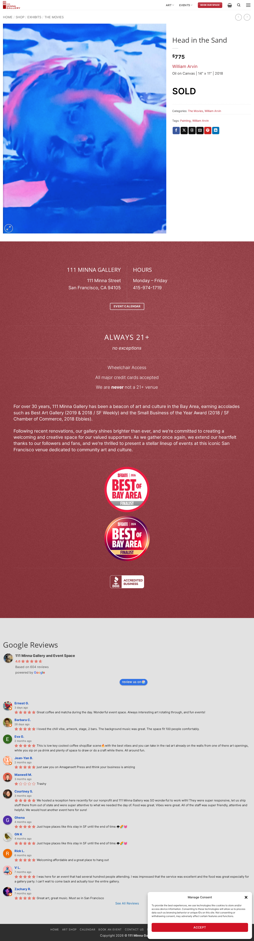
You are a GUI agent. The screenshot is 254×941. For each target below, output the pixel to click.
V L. (17, 868)
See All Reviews (127, 903)
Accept (199, 927)
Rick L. (19, 851)
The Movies (54, 17)
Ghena (19, 818)
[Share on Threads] (192, 130)
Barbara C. (22, 720)
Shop (20, 17)
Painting (185, 120)
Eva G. (19, 737)
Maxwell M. (23, 775)
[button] (246, 897)
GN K (18, 834)
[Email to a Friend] (199, 130)
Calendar (87, 929)
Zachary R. (22, 889)
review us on (131, 682)
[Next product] (238, 17)
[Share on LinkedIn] (215, 130)
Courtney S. (23, 791)
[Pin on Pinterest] (207, 130)
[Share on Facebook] (176, 130)
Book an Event (110, 929)
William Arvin (184, 66)
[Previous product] (247, 17)
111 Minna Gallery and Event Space (45, 656)
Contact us (134, 929)
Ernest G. (21, 703)
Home (8, 17)
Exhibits (34, 17)
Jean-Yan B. (23, 758)
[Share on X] (184, 130)
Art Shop (69, 929)
